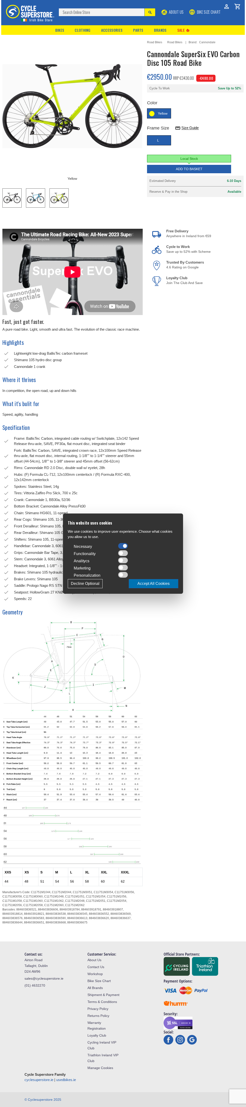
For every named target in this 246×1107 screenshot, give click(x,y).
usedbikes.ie (66, 1080)
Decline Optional (85, 583)
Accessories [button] (112, 30)
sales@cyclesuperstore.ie (44, 978)
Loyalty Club (96, 1035)
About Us (176, 12)
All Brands (95, 988)
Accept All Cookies (153, 583)
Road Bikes (154, 42)
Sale (183, 30)
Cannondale (207, 42)
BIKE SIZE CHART (208, 12)
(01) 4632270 (35, 985)
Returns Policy (98, 1016)
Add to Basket (189, 169)
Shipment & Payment (103, 995)
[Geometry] (72, 711)
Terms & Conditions (102, 1002)
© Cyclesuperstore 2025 (43, 1099)
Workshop (95, 974)
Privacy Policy (97, 1009)
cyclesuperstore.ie (39, 1080)
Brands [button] (160, 30)
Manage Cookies (100, 1068)
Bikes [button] (59, 30)
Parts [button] (138, 30)
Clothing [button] (82, 30)
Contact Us (95, 967)
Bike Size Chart (99, 981)
